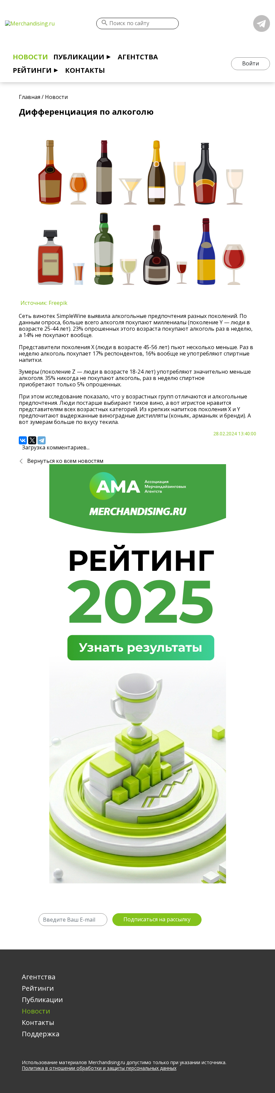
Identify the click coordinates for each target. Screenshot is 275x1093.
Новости (30, 56)
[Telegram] (42, 440)
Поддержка (40, 1033)
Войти (250, 63)
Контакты (85, 70)
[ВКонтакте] (23, 440)
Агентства (138, 56)
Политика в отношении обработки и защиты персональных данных (99, 1068)
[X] (32, 440)
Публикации (78, 56)
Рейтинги (32, 70)
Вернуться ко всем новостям (65, 460)
